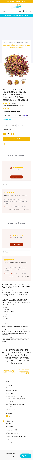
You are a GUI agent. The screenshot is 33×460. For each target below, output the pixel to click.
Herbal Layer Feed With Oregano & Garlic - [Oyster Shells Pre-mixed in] (23, 371)
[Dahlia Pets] (16, 6)
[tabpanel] (16, 313)
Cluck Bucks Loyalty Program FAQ (15, 399)
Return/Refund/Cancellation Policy (15, 404)
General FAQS (9, 393)
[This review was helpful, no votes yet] (24, 209)
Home (5, 42)
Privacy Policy (9, 407)
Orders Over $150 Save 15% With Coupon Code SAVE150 (16, 15)
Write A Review (16, 177)
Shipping (5, 111)
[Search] (20, 11)
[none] (10, 82)
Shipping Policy (10, 401)
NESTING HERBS (19, 42)
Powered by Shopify (10, 456)
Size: (6, 123)
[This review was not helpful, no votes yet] (27, 209)
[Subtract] (4, 134)
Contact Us (9, 385)
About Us (8, 388)
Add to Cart (16, 139)
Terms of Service (10, 409)
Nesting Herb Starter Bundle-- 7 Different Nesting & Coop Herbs (9, 372)
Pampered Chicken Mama (10, 106)
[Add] (12, 134)
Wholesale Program (11, 390)
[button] (23, 11)
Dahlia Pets (8, 453)
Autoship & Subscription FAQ (14, 396)
